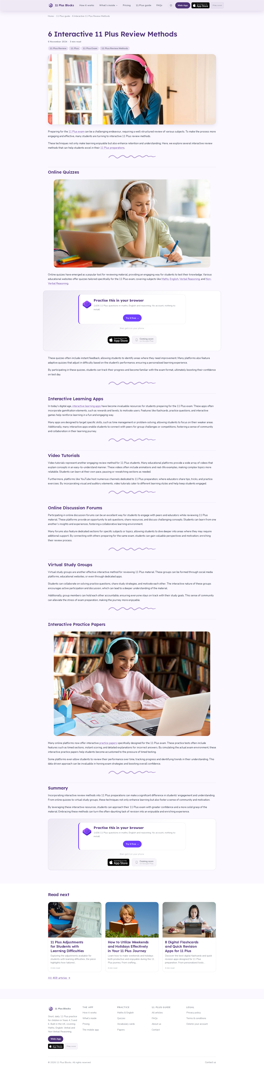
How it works (86, 5)
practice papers (108, 743)
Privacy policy (193, 1012)
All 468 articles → (59, 978)
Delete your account (197, 1023)
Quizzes (121, 1018)
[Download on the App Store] (200, 5)
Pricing (127, 5)
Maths (165, 279)
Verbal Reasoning (190, 279)
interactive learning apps (86, 406)
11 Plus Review (58, 48)
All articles (157, 1012)
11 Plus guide (143, 5)
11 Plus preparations (112, 148)
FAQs (159, 5)
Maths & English (125, 1012)
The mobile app (90, 1029)
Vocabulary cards (126, 1023)
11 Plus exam (76, 131)
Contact (156, 1029)
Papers (121, 1029)
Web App (183, 5)
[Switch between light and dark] (171, 5)
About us (156, 1023)
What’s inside (107, 5)
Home (51, 16)
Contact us (210, 1062)
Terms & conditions (196, 1018)
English (174, 279)
